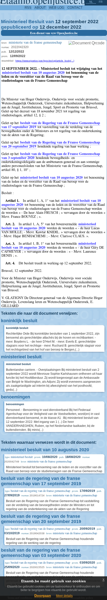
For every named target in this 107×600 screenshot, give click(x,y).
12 (58, 21)
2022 (93, 21)
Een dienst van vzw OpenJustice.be (54, 33)
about (40, 7)
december (57, 27)
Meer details (64, 596)
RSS (28, 7)
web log (56, 7)
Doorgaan (42, 596)
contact (75, 7)
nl (91, 1)
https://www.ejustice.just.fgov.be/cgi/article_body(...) (44, 60)
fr (101, 1)
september (74, 21)
